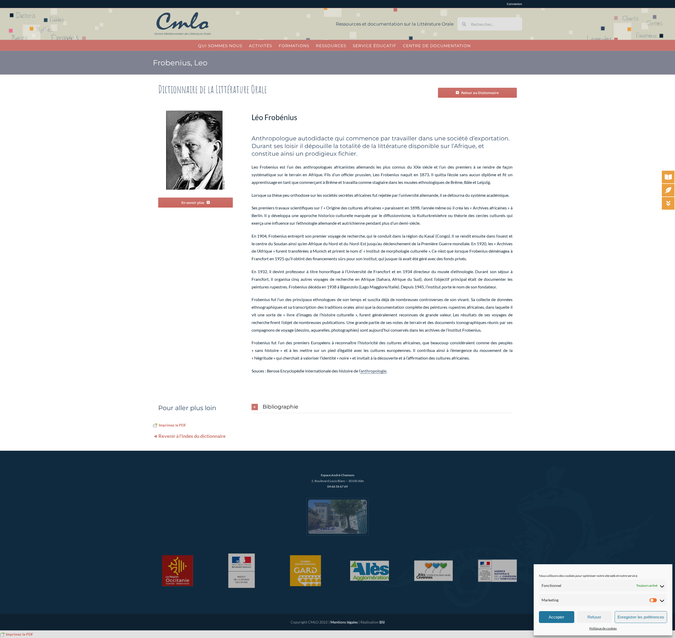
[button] (382, 407)
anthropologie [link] (373, 370)
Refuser (594, 617)
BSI (382, 622)
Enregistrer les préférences (641, 617)
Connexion (514, 4)
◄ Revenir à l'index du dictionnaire (189, 436)
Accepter (556, 617)
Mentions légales (344, 622)
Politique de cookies (603, 628)
